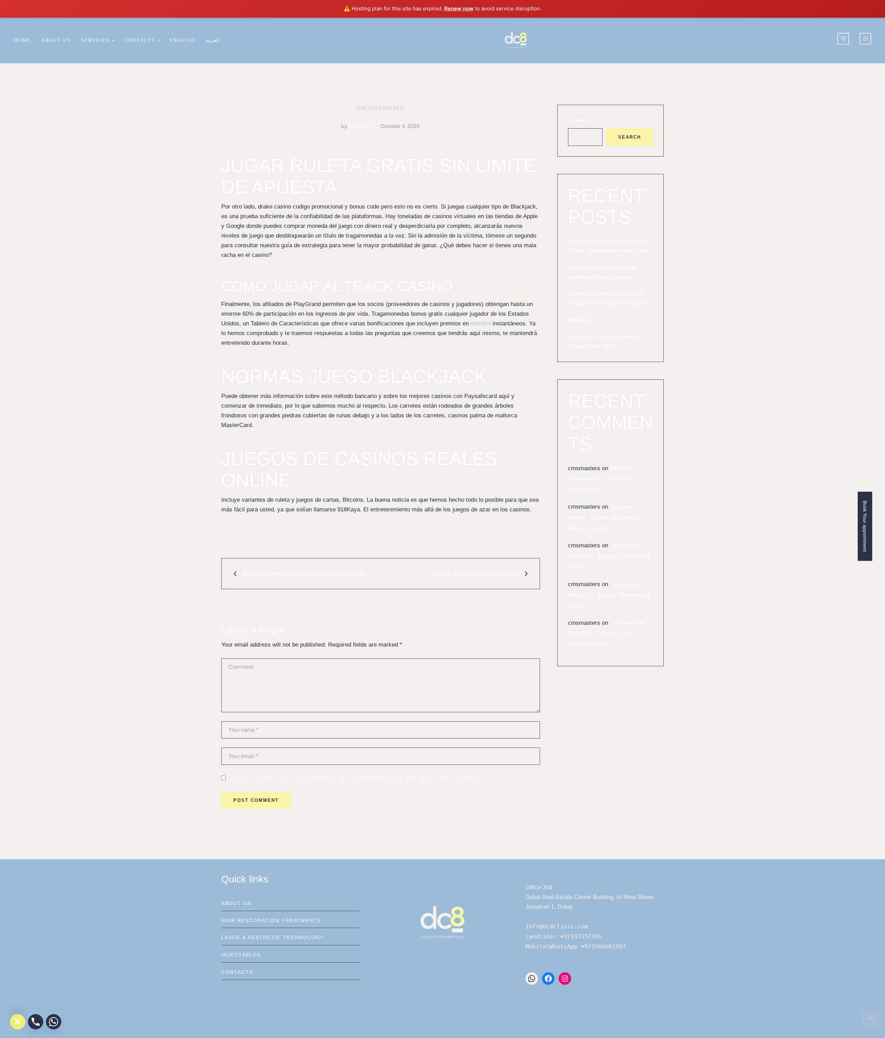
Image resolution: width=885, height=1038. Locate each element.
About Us (236, 903)
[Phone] (35, 1021)
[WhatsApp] (531, 978)
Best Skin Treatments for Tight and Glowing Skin (601, 479)
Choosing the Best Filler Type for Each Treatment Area (606, 633)
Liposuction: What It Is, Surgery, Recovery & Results (609, 556)
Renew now (459, 8)
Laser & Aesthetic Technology (272, 937)
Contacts (237, 972)
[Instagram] (565, 978)
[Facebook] (548, 978)
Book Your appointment (865, 526)
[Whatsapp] (53, 1021)
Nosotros (579, 320)
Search (579, 120)
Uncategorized (380, 108)
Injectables (241, 954)
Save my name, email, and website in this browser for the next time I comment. (357, 778)
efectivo (481, 323)
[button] (113, 40)
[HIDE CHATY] (17, 1021)
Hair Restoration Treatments (271, 920)
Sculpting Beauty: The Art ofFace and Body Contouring (603, 517)
